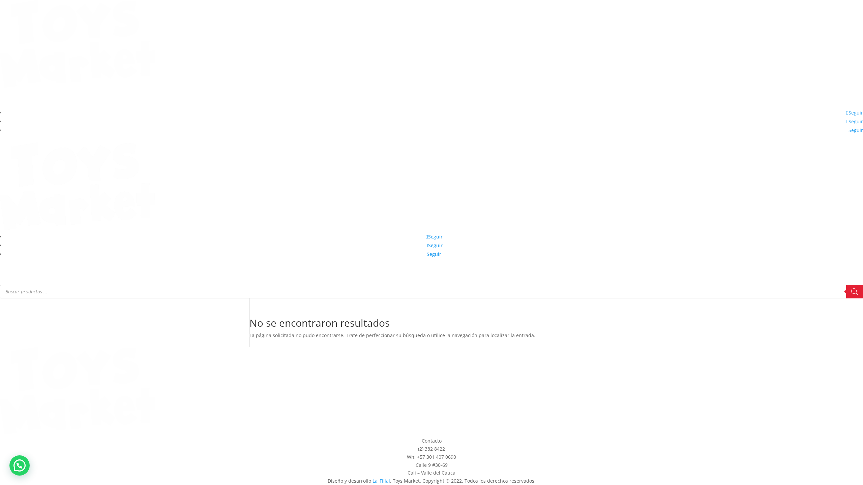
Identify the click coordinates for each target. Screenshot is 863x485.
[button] (19, 465)
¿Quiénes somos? (457, 99)
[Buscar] (854, 291)
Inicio (394, 99)
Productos (417, 99)
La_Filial (381, 481)
